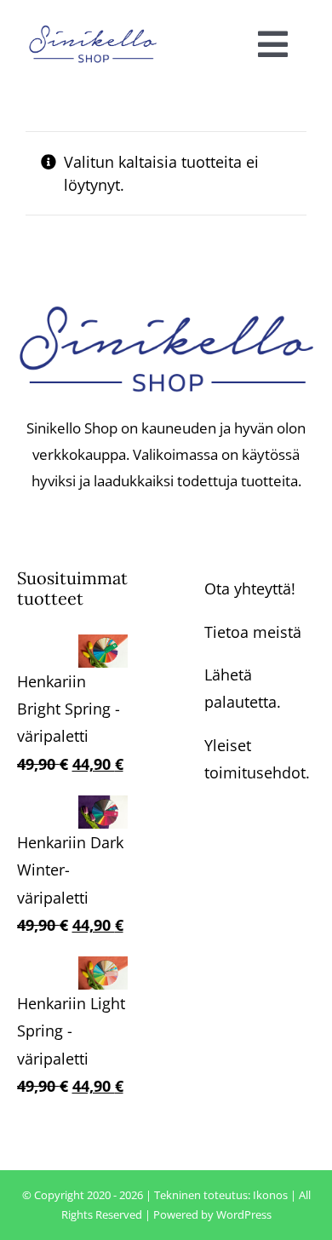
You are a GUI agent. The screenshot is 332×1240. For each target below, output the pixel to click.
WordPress (244, 1214)
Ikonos (270, 1195)
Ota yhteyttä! (249, 588)
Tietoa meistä (252, 632)
